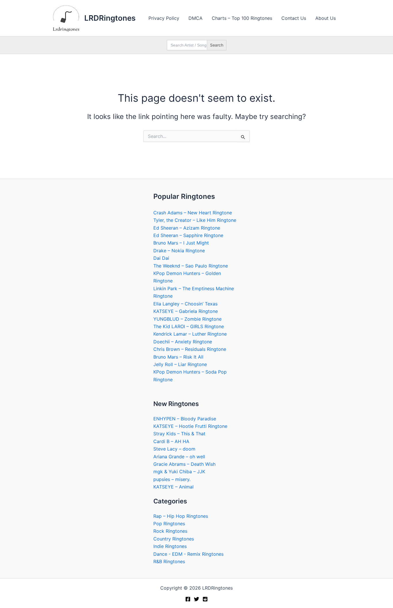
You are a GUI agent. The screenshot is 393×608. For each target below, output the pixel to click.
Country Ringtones (173, 539)
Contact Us (293, 18)
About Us (325, 18)
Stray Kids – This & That (179, 433)
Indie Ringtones (170, 546)
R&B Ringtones (169, 561)
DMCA (195, 18)
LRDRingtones (110, 18)
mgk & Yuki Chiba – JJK (179, 471)
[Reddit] (205, 599)
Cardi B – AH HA (171, 441)
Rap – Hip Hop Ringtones (180, 516)
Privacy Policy (163, 18)
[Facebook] (187, 599)
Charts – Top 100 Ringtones (242, 18)
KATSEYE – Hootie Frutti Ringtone (190, 426)
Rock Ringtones (170, 531)
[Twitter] (196, 599)
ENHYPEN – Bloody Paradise (184, 419)
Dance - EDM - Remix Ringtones (188, 554)
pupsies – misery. (171, 479)
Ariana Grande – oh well (179, 456)
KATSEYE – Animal (173, 487)
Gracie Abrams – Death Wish (184, 464)
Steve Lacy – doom (174, 449)
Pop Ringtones (169, 523)
